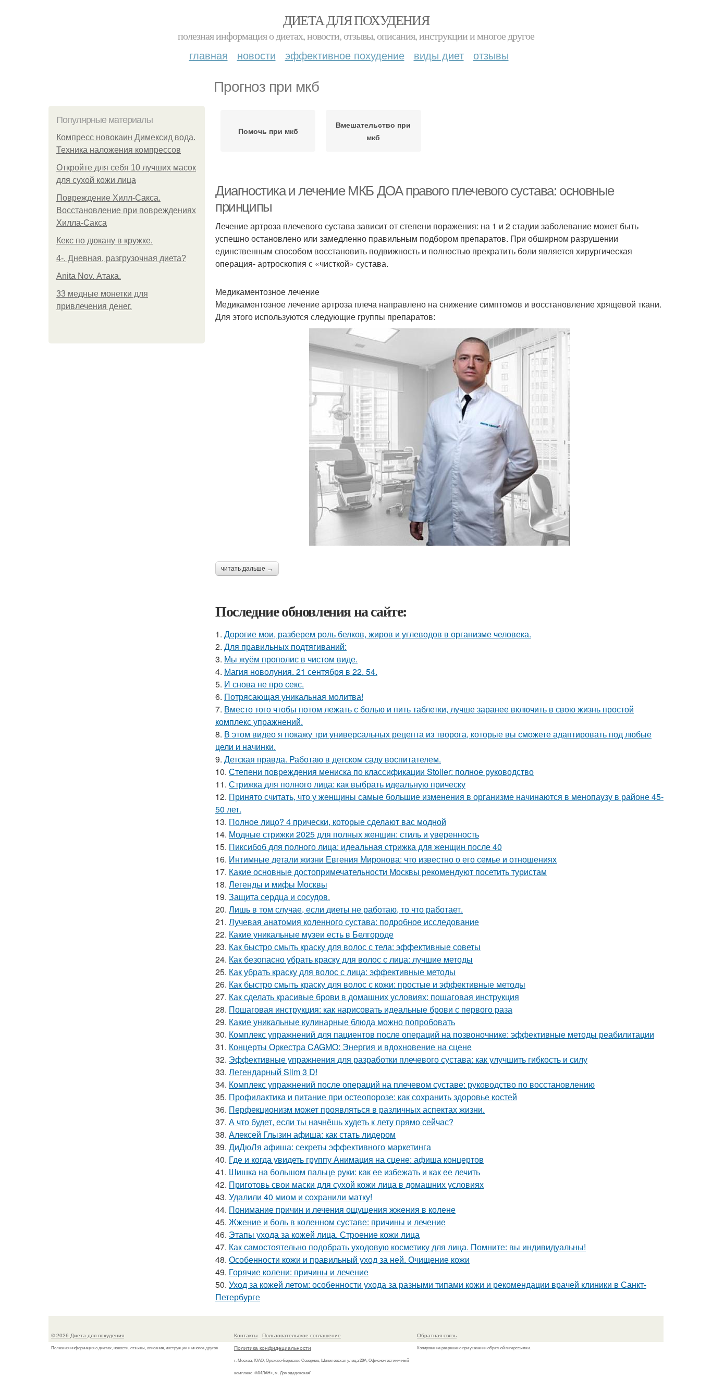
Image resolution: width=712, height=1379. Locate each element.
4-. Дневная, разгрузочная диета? (121, 258)
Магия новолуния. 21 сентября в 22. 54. (300, 672)
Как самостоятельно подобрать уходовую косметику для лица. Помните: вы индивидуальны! (407, 1247)
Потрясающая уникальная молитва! (293, 697)
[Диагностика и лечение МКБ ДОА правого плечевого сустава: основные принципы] (439, 437)
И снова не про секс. (264, 684)
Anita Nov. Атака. (88, 276)
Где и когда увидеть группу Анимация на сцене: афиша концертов (356, 1159)
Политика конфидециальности (272, 1347)
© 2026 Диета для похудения (87, 1335)
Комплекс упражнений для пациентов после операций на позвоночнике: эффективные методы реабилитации (441, 1034)
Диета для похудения (356, 20)
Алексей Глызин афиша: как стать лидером (312, 1134)
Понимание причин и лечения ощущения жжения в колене (342, 1209)
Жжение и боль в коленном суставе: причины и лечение (337, 1222)
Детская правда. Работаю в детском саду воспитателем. (332, 759)
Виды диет (439, 55)
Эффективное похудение (344, 55)
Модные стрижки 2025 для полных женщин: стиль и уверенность (354, 834)
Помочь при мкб (268, 131)
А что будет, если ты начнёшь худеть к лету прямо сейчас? (341, 1122)
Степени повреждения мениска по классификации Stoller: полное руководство (381, 772)
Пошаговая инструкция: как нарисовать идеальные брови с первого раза (370, 1009)
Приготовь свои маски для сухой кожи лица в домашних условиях (356, 1184)
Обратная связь (437, 1335)
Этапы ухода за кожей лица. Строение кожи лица (324, 1234)
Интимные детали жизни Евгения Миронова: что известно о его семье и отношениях (393, 859)
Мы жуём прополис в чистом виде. (291, 659)
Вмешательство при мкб (373, 130)
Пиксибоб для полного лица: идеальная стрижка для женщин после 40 (365, 847)
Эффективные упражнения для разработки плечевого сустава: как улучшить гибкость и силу (408, 1059)
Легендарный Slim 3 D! (273, 1072)
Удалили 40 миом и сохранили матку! (300, 1197)
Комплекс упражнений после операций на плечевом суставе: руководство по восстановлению (412, 1084)
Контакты (245, 1335)
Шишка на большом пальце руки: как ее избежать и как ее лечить (354, 1172)
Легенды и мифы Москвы (278, 884)
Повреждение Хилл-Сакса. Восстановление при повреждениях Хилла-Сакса (126, 210)
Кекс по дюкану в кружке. (104, 240)
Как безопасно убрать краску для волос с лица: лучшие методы (351, 959)
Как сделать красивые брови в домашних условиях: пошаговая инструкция (374, 997)
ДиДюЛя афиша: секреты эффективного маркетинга (330, 1147)
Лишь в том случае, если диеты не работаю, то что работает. (346, 909)
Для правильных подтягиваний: (285, 646)
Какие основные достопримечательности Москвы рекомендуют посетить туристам (388, 872)
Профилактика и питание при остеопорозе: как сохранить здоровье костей (373, 1097)
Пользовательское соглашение (301, 1335)
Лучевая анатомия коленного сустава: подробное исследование (354, 922)
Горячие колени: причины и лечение (299, 1272)
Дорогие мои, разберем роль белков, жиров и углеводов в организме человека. (377, 634)
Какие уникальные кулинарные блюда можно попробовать (342, 1022)
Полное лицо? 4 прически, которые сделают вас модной (337, 822)
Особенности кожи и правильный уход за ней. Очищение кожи (349, 1259)
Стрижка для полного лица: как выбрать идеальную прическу (347, 784)
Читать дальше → (247, 568)
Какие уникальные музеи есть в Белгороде (311, 934)
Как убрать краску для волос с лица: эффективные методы (342, 972)
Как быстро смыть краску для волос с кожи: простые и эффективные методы (377, 984)
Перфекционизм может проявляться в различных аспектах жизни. (357, 1109)
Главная (208, 55)
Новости (256, 55)
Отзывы (491, 55)
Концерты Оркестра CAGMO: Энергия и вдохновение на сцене (350, 1047)
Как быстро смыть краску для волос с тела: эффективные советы (355, 947)
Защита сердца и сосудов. (279, 897)
